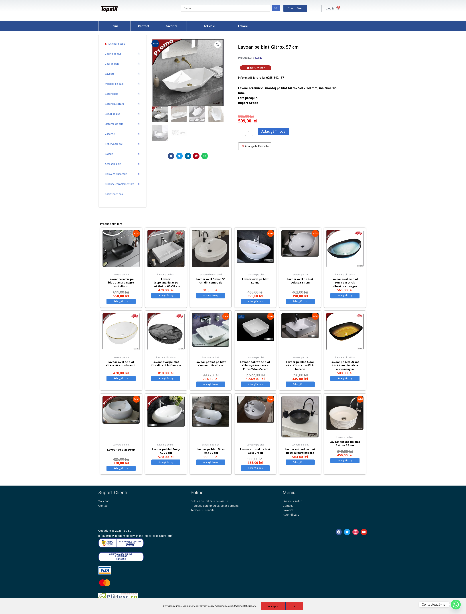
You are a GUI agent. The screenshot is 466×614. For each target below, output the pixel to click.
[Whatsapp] (456, 604)
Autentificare (291, 514)
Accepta (273, 606)
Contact (103, 505)
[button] (171, 156)
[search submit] (276, 8)
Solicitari (104, 501)
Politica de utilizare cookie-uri (210, 501)
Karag (258, 57)
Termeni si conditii (202, 510)
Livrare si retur (292, 501)
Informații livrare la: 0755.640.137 (261, 78)
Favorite (288, 510)
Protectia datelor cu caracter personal (215, 505)
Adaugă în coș (273, 131)
